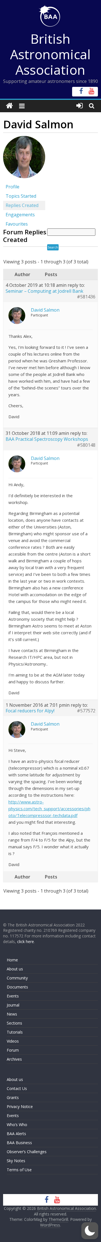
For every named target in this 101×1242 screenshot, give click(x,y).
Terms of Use (19, 1169)
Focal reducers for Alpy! (30, 711)
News (12, 1014)
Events (13, 996)
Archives (14, 1059)
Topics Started (21, 196)
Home (12, 960)
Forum (13, 1050)
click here (25, 941)
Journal (13, 1005)
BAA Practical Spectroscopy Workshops (47, 439)
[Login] (80, 106)
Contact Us (17, 1088)
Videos (13, 1041)
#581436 (86, 297)
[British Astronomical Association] (9, 106)
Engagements (20, 215)
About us (15, 969)
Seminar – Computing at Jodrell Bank (44, 291)
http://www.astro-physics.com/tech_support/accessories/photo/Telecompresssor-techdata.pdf (49, 808)
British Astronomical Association (50, 54)
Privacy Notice (20, 1106)
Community (17, 978)
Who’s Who (17, 1124)
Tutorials (15, 1032)
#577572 (86, 711)
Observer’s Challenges (27, 1151)
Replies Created (22, 205)
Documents (17, 987)
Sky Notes (16, 1160)
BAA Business (19, 1142)
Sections (14, 1023)
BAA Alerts (16, 1133)
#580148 (86, 445)
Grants (13, 1097)
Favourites (17, 224)
